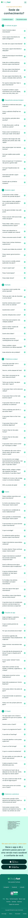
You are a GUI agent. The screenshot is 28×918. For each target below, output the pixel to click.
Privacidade (17, 913)
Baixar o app (22, 899)
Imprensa (19, 901)
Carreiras (14, 901)
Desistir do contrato (14, 904)
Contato (8, 901)
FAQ (4, 899)
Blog (7, 899)
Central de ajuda (14, 899)
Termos (10, 913)
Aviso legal (4, 913)
